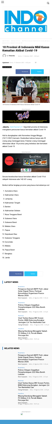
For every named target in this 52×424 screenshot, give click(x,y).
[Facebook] (36, 37)
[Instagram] (40, 37)
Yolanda (12, 56)
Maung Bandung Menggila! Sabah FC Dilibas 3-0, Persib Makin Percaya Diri (32, 333)
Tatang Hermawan (23, 325)
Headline (21, 328)
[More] (47, 71)
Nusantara (21, 286)
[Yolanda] (4, 56)
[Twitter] (44, 37)
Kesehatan (15, 41)
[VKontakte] (43, 422)
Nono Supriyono (22, 298)
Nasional (21, 315)
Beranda (5, 41)
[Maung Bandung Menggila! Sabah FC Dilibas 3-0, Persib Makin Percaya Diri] (9, 333)
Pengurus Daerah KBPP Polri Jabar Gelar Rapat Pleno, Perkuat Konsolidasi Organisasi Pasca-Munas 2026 (33, 292)
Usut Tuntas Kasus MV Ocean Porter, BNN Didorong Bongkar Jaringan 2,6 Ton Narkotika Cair (31, 320)
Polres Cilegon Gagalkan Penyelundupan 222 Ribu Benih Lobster (31, 307)
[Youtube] (47, 37)
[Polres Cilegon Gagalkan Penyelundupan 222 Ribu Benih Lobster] (9, 307)
